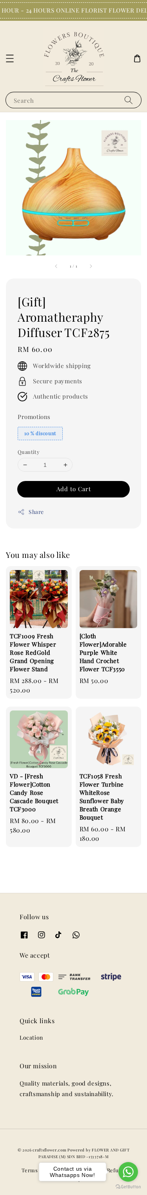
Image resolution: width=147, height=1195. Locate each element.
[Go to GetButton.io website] (128, 1187)
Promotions (34, 417)
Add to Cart (73, 489)
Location (31, 1037)
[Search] (128, 99)
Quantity (29, 451)
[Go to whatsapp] (128, 1172)
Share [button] (36, 512)
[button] (9, 58)
